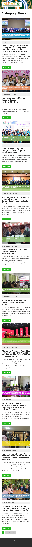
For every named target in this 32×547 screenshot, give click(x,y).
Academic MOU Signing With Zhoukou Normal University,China (14, 252)
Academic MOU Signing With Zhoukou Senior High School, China (14, 302)
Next (13, 532)
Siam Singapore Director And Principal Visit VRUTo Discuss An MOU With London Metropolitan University (16, 457)
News (14, 42)
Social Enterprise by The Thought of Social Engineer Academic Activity (13, 151)
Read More (6, 67)
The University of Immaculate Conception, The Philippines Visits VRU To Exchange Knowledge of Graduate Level (15, 48)
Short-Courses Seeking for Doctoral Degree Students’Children (13, 100)
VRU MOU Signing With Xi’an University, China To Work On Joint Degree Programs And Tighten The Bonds (14, 406)
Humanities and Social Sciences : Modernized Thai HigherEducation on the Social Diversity (16, 200)
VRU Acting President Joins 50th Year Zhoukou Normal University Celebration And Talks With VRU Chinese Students (16, 354)
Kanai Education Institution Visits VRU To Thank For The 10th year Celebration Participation (15, 508)
